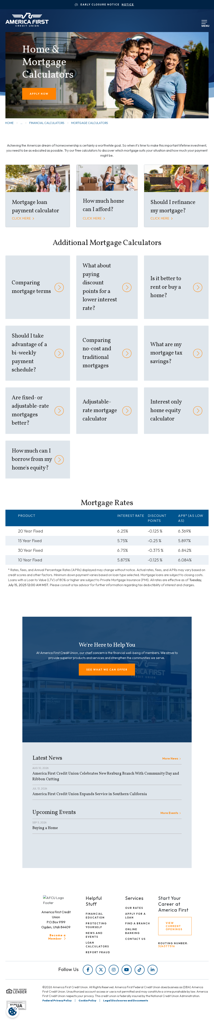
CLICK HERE (21, 218)
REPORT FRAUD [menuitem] (98, 952)
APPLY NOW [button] (39, 93)
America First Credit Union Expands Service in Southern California (89, 794)
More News (170, 758)
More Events (169, 813)
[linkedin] (153, 970)
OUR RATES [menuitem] (134, 907)
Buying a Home (45, 828)
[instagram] (114, 970)
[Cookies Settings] (12, 1011)
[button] (107, 670)
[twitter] (101, 970)
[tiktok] (140, 970)
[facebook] (88, 970)
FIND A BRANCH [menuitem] (137, 923)
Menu (204, 25)
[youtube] (127, 970)
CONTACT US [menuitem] (135, 938)
